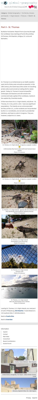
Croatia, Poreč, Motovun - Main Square (25, 362)
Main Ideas (6, 336)
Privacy (28, 398)
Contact (5, 334)
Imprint (5, 332)
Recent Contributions (9, 341)
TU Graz (33, 6)
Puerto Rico (10, 316)
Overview (9, 319)
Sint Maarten (19, 311)
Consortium (6, 339)
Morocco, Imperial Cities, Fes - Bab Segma (24, 391)
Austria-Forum (7, 343)
